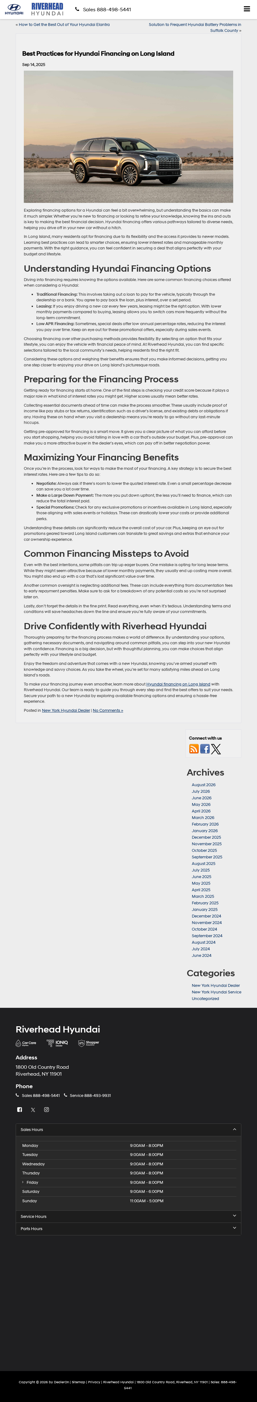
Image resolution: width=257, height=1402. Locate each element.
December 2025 (206, 837)
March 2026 (203, 817)
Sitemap (78, 1382)
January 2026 (205, 830)
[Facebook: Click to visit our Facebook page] (20, 1110)
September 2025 (207, 857)
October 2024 (204, 929)
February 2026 (205, 824)
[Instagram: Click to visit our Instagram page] (47, 1110)
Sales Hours (32, 1129)
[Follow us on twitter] (216, 748)
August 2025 (203, 863)
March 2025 (203, 896)
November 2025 (207, 844)
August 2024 (204, 942)
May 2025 (201, 883)
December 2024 (206, 916)
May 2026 (201, 804)
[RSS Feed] (194, 748)
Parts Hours (31, 1228)
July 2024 (201, 949)
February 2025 (205, 903)
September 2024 (207, 935)
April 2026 (201, 811)
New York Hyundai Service (216, 992)
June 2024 (202, 955)
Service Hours (33, 1216)
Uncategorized (205, 998)
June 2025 (201, 876)
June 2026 (202, 798)
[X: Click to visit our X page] (34, 1110)
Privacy (94, 1382)
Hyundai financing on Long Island (178, 684)
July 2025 (201, 870)
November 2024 (207, 922)
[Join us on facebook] (205, 748)
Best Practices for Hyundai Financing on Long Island (98, 54)
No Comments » (108, 710)
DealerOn (61, 1382)
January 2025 (205, 909)
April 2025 (201, 889)
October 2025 (204, 850)
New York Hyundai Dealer (66, 710)
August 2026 (204, 784)
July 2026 (201, 791)
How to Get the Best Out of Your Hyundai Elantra (64, 24)
